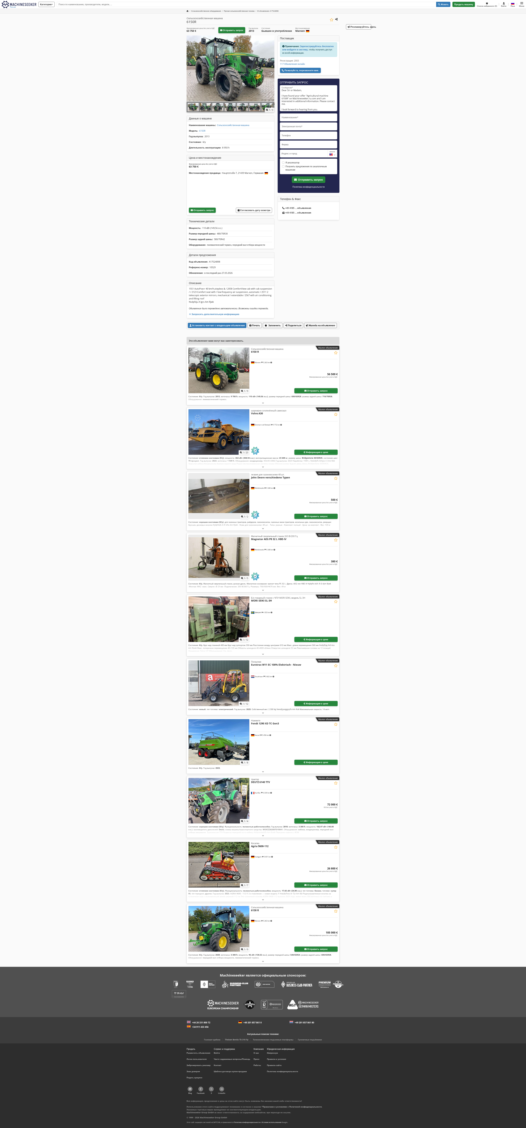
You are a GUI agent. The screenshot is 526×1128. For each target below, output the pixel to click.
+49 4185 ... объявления (298, 208)
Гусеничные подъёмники (310, 1039)
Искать (444, 4)
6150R (202, 130)
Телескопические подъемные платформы (273, 1039)
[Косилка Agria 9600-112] (218, 864)
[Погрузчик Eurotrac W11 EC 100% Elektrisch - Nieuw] (218, 683)
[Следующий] (271, 73)
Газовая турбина (212, 1039)
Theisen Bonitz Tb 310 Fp (236, 1039)
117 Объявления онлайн (292, 63)
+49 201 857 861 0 (252, 1022)
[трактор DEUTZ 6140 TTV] (218, 801)
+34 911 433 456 (200, 1026)
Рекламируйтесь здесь (360, 26)
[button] (521, 4)
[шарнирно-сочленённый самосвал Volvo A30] (218, 432)
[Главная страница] (187, 11)
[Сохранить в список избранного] (331, 20)
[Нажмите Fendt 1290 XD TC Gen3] (218, 742)
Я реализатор (292, 162)
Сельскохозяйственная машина (233, 125)
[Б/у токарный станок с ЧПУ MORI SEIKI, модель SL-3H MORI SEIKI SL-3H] (218, 619)
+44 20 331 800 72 (201, 1022)
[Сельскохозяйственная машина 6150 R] (218, 370)
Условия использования (271, 1122)
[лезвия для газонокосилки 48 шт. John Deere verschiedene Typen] (218, 496)
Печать (255, 325)
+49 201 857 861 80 (304, 1022)
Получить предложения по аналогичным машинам (306, 168)
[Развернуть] (263, 403)
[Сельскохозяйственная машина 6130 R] (218, 929)
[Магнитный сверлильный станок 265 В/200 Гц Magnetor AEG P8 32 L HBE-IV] (218, 557)
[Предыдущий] (189, 73)
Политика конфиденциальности (308, 186)
